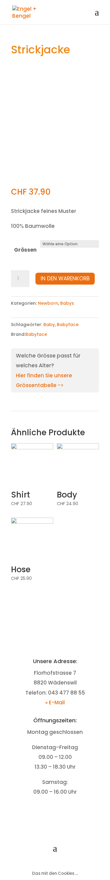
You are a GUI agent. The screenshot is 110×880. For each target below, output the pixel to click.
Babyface (68, 324)
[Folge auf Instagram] (61, 811)
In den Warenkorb (65, 278)
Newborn (48, 303)
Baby (49, 324)
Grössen (25, 249)
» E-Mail (55, 702)
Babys (67, 303)
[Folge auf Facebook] (49, 811)
